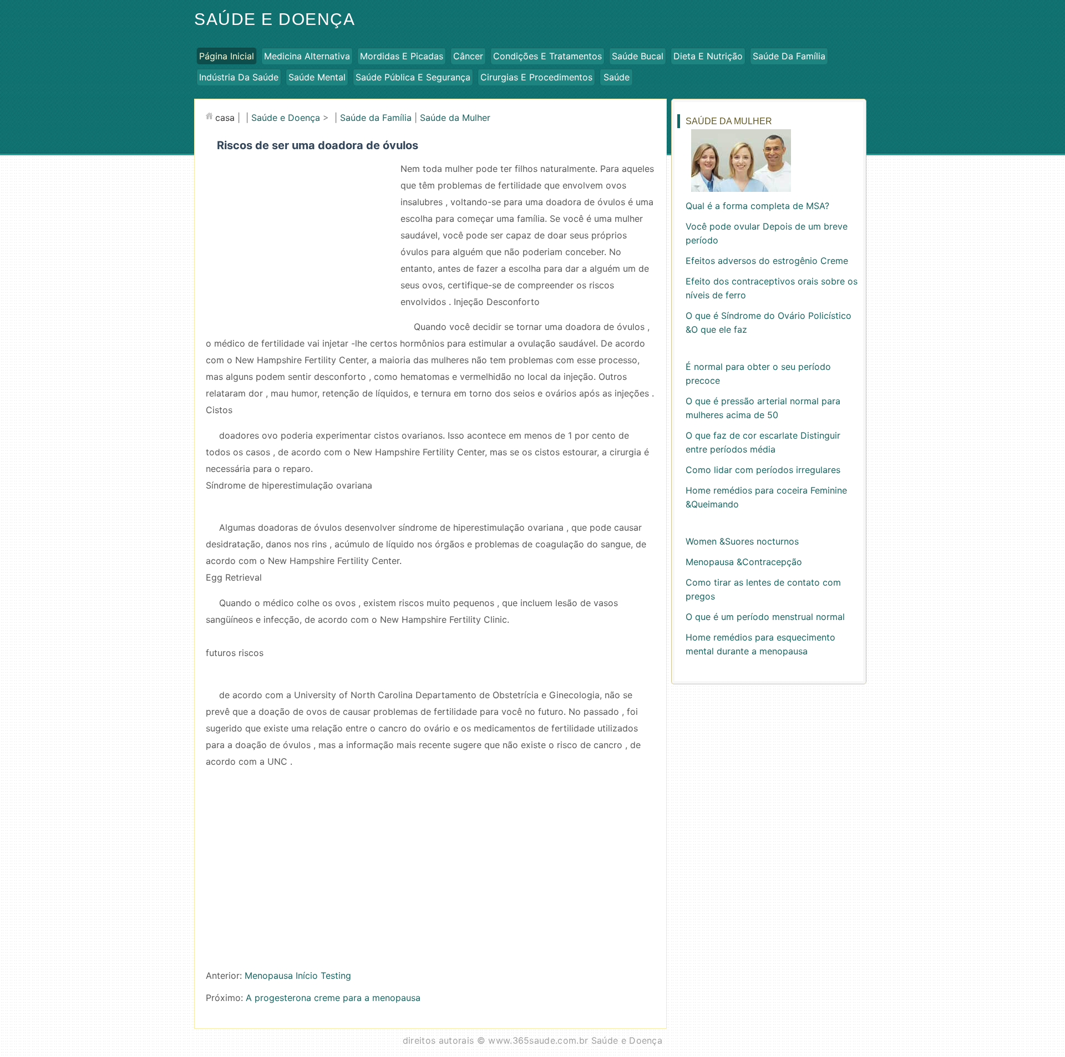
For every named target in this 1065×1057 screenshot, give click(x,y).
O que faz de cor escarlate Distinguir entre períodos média (763, 442)
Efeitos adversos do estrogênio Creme (767, 260)
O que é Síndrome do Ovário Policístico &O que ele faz (768, 322)
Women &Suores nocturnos (742, 541)
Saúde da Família (789, 56)
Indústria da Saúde (238, 77)
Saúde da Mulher (455, 117)
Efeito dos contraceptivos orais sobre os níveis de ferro (772, 288)
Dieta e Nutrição (708, 56)
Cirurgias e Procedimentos (536, 77)
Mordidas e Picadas (401, 56)
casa (225, 117)
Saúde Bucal (637, 56)
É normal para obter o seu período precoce (758, 373)
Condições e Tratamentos (547, 56)
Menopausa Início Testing (298, 975)
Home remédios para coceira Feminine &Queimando (766, 497)
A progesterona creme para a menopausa (333, 997)
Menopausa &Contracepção (744, 561)
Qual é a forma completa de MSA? (757, 205)
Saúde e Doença (274, 19)
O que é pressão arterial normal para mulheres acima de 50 (763, 407)
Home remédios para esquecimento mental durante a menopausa (760, 644)
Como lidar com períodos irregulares (763, 469)
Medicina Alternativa (307, 56)
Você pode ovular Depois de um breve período (767, 233)
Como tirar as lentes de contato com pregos (763, 589)
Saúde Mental (317, 77)
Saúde (617, 77)
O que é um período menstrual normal (765, 616)
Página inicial (226, 56)
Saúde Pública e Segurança (413, 77)
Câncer (468, 56)
